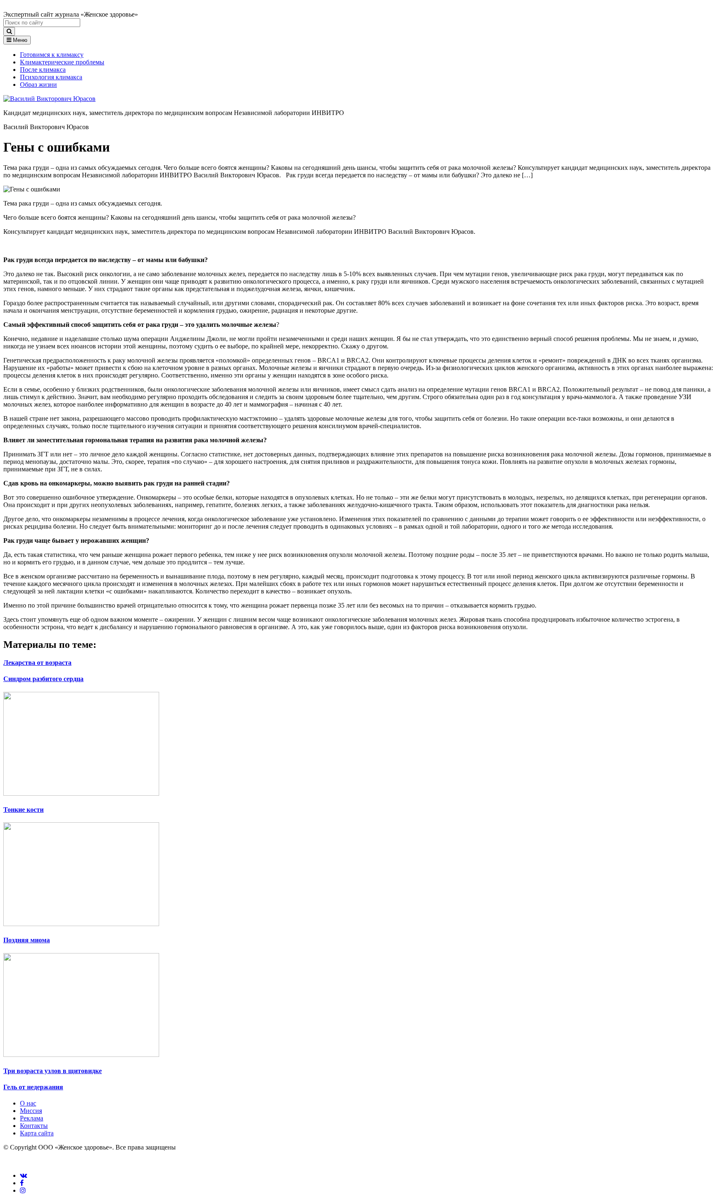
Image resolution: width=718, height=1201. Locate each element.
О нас (28, 1103)
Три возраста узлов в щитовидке (52, 1070)
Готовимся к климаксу (52, 54)
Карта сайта (37, 1133)
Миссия (31, 1110)
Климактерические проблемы (62, 62)
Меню (19, 40)
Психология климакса (51, 77)
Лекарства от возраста (37, 662)
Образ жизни (38, 84)
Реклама (31, 1118)
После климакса (43, 69)
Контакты (34, 1125)
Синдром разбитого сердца (43, 678)
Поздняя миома (26, 940)
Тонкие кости (23, 809)
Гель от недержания (33, 1087)
